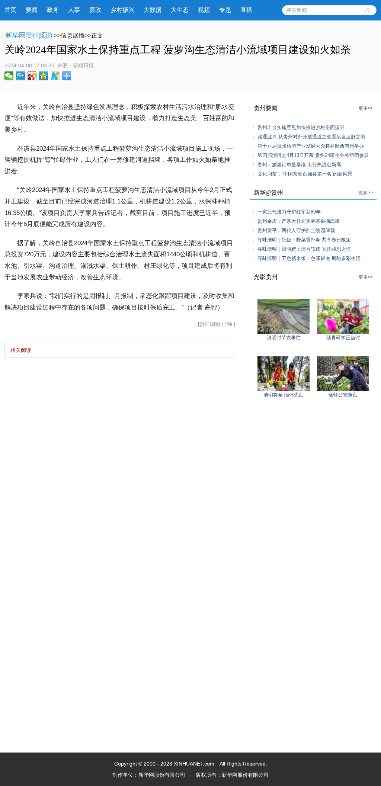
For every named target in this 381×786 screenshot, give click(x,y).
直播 (246, 10)
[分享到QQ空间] (43, 75)
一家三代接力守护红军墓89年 (289, 212)
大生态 (180, 10)
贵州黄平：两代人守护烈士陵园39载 (296, 230)
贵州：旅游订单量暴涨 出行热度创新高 (299, 164)
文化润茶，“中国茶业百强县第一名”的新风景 (304, 174)
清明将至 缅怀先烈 (283, 395)
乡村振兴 (122, 10)
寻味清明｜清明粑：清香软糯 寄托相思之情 (304, 249)
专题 (225, 10)
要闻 (32, 10)
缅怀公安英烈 (343, 395)
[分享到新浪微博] (32, 75)
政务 (53, 10)
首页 (10, 10)
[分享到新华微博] (55, 75)
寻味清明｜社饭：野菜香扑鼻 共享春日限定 (304, 240)
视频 (204, 10)
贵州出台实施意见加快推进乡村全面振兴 (301, 127)
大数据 (152, 10)
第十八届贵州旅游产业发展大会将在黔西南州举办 (310, 146)
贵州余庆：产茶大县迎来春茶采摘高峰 (298, 221)
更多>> (366, 108)
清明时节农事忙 (284, 337)
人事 (74, 10)
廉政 (95, 10)
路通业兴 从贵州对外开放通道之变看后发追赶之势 (311, 136)
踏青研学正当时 (343, 337)
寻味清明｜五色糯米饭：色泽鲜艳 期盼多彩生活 (309, 258)
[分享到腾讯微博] (20, 75)
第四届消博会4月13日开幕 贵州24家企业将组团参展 (313, 155)
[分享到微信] (9, 75)
